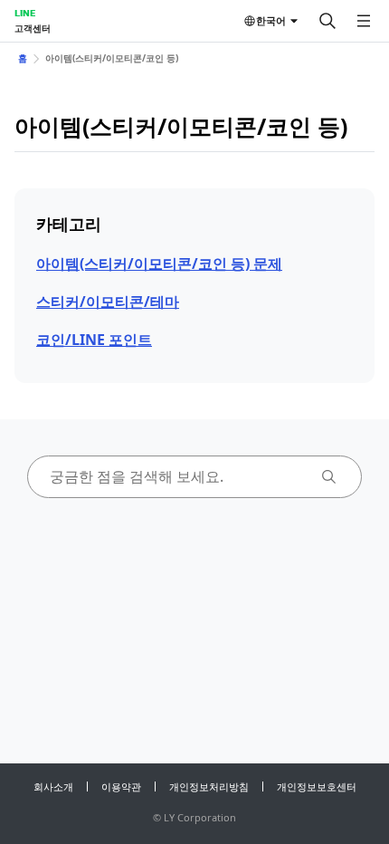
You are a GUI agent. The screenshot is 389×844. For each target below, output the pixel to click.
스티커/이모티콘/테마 (107, 302)
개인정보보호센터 (316, 786)
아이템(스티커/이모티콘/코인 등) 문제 (159, 263)
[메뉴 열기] (364, 21)
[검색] (327, 21)
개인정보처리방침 (209, 786)
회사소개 (53, 786)
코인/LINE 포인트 (94, 340)
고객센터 (32, 28)
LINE (24, 12)
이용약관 (121, 786)
